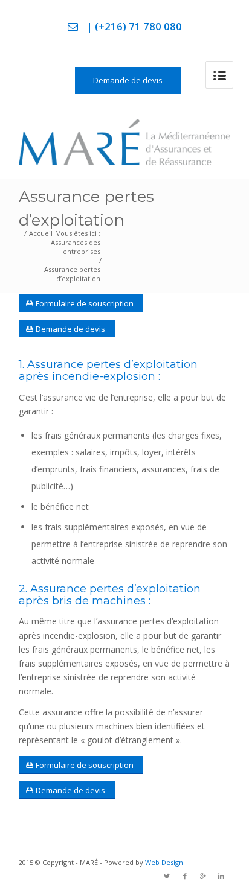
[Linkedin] (221, 876)
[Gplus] (203, 876)
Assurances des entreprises (75, 247)
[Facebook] (185, 876)
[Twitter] (167, 876)
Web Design (164, 862)
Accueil (41, 233)
